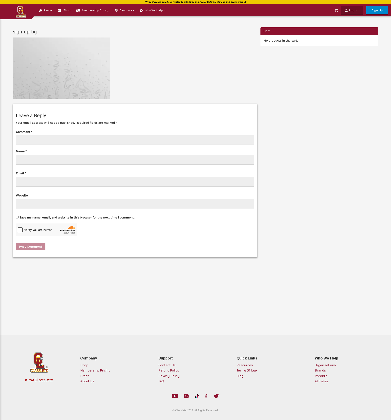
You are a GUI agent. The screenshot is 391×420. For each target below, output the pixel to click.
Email (21, 173)
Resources (127, 10)
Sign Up (377, 10)
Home (48, 10)
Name (21, 151)
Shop (66, 10)
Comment (24, 132)
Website (22, 195)
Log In (351, 10)
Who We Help (154, 10)
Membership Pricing (95, 10)
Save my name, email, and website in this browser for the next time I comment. (77, 217)
